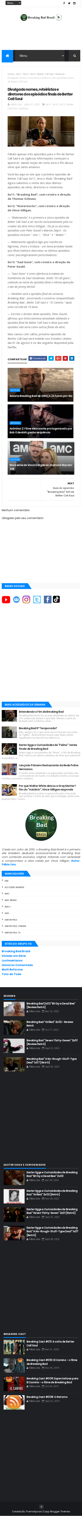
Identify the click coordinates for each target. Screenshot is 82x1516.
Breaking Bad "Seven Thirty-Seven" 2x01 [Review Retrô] (52, 1042)
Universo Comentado (17, 965)
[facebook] (64, 3)
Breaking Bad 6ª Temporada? (38, 728)
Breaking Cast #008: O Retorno (47, 1397)
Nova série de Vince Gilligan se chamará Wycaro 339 (41, 467)
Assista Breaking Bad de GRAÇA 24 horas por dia (41, 396)
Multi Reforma (12, 969)
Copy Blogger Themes (56, 1511)
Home (11, 74)
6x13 (32, 74)
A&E (7, 880)
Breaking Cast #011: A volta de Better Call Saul (50, 1343)
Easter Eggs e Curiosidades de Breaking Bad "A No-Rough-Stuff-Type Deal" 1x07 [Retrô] (52, 1231)
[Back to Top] (41, 1507)
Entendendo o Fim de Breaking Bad (41, 712)
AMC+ (8, 906)
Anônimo (15, 423)
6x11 (18, 74)
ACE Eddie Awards (14, 887)
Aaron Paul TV (12, 932)
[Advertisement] (41, 656)
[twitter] (69, 3)
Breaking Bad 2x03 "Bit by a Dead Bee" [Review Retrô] (51, 1005)
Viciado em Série (14, 956)
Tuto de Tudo (11, 974)
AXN (7, 913)
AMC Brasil (11, 900)
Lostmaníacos (12, 960)
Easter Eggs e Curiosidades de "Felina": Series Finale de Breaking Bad (48, 747)
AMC (7, 893)
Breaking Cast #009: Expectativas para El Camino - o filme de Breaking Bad (52, 1380)
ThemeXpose (33, 1511)
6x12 (25, 74)
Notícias (59, 74)
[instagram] (74, 3)
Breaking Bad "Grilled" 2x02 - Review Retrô (50, 1024)
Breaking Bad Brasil (16, 951)
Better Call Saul (45, 74)
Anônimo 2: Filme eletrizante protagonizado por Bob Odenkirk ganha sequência (41, 430)
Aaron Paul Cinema (15, 926)
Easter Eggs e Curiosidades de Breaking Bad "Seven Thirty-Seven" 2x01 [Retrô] (52, 1211)
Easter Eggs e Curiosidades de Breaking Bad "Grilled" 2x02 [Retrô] (52, 1193)
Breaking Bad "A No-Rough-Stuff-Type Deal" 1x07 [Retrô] (52, 1061)
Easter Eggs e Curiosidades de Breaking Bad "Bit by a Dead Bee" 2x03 (52, 1174)
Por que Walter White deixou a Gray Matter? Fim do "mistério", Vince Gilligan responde (47, 788)
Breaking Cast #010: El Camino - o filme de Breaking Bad (52, 1362)
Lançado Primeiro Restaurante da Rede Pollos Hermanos (49, 767)
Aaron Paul (11, 919)
